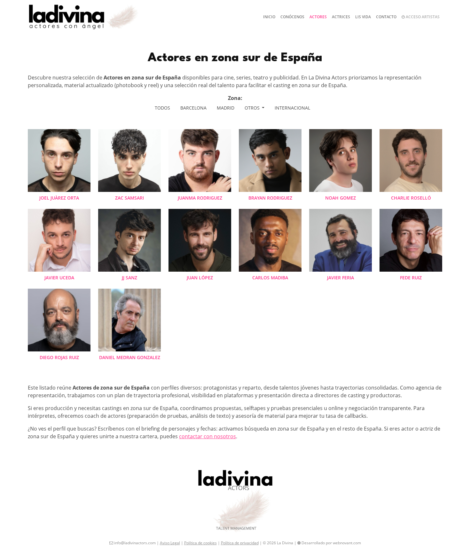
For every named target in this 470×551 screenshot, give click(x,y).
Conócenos (292, 17)
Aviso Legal (170, 543)
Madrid (225, 108)
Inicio (269, 17)
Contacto (386, 17)
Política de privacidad (240, 543)
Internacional (292, 108)
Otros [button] (253, 108)
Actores (318, 17)
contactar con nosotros (207, 436)
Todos (162, 108)
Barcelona (193, 108)
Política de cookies (200, 543)
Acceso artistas (422, 17)
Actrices (341, 17)
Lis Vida (363, 17)
